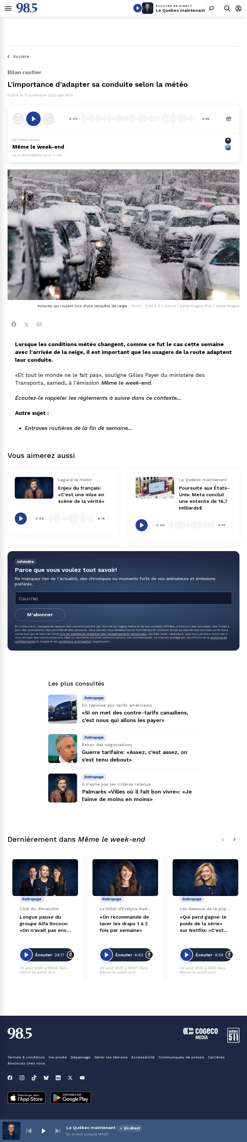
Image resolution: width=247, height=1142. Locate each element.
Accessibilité (143, 1057)
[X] (70, 1077)
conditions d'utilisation (75, 641)
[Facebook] (14, 324)
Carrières (216, 1057)
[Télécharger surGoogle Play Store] (70, 1098)
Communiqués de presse (181, 1057)
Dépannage (80, 1057)
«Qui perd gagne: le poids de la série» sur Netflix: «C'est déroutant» (203, 924)
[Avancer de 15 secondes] (49, 119)
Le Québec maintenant (180, 10)
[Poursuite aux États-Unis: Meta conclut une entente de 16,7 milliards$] (155, 488)
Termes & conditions (26, 1057)
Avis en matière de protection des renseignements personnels (102, 634)
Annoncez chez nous (26, 1063)
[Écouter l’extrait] (33, 119)
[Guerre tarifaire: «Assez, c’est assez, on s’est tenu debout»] (62, 748)
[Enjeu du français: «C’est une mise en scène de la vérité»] (34, 488)
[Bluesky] (46, 1077)
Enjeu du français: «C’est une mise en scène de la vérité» (81, 494)
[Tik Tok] (34, 1077)
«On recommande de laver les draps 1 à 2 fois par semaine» (124, 923)
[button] (29, 1131)
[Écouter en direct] (137, 8)
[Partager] (229, 119)
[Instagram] (22, 1077)
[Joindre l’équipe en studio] (211, 8)
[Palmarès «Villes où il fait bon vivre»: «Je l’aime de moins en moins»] (62, 788)
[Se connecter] (238, 8)
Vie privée (57, 1057)
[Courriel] (39, 324)
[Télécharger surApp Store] (26, 1098)
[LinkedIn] (58, 1077)
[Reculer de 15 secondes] (18, 119)
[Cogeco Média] (200, 1037)
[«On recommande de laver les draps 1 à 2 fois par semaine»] (125, 877)
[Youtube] (82, 1077)
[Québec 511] (233, 1041)
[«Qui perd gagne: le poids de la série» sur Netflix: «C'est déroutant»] (205, 877)
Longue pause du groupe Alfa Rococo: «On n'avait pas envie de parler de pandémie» (45, 924)
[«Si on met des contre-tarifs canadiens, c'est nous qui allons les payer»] (62, 709)
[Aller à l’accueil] (26, 11)
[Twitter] (26, 324)
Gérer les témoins (111, 1057)
